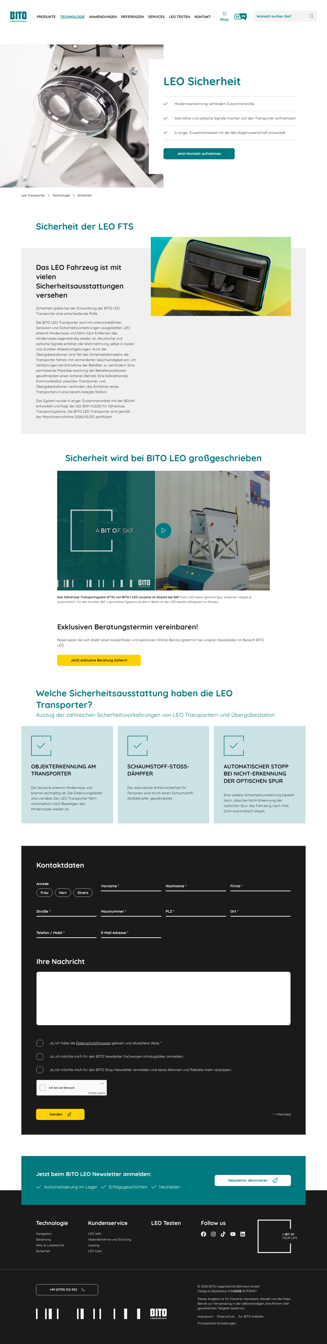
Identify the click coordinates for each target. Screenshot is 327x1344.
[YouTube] (233, 1234)
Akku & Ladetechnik (50, 1245)
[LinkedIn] (242, 1234)
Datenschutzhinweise (93, 1043)
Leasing (93, 1245)
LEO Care (95, 1251)
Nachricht (45, 976)
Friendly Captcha (96, 1093)
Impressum (206, 1316)
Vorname (110, 886)
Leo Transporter (33, 195)
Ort (234, 911)
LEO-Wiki (94, 1234)
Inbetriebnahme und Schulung (109, 1239)
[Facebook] (203, 1234)
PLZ (170, 911)
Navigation (44, 1234)
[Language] (240, 17)
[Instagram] (213, 1234)
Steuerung (43, 1239)
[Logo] (23, 17)
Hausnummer (113, 911)
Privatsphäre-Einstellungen (217, 1323)
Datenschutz (226, 1316)
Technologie (61, 195)
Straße (43, 911)
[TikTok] (223, 1234)
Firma (236, 886)
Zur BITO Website (250, 1316)
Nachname (176, 886)
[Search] (312, 16)
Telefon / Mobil (50, 932)
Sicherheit (43, 1251)
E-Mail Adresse (114, 932)
